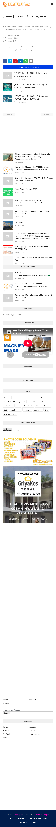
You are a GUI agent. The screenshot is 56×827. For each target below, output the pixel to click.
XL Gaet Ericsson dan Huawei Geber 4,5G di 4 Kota (33, 258)
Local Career (34, 402)
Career (6, 398)
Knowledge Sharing (12, 402)
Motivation (8, 406)
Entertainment (31, 398)
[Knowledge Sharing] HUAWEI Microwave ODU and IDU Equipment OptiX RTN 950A (32, 168)
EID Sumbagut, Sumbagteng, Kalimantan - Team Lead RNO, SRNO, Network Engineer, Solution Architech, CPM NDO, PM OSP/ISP (32, 236)
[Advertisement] (28, 134)
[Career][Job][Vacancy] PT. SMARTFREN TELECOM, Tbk (31, 247)
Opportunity (28, 406)
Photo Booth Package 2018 (26, 189)
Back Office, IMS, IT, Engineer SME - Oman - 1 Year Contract (33, 212)
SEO (5, 410)
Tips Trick (6, 734)
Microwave (46, 402)
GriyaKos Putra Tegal (38, 818)
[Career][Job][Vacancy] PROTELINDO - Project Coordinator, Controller (34, 179)
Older (46, 114)
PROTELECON (20, 222)
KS (24, 402)
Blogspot (18, 814)
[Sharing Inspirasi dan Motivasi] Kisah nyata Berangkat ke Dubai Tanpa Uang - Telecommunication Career (32, 156)
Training (27, 410)
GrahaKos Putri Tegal (28, 822)
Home (5, 699)
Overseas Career (42, 406)
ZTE (46, 410)
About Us (32, 699)
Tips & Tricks (15, 410)
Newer (9, 114)
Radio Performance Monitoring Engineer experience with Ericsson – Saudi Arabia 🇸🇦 (32, 274)
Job (42, 398)
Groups (6, 703)
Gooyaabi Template (42, 814)
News (18, 406)
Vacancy (37, 410)
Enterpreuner (18, 398)
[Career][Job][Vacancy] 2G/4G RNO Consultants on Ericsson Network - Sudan (32, 201)
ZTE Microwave (10, 414)
